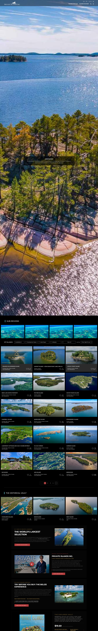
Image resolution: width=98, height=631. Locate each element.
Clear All (69, 342)
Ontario (10, 368)
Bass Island (37, 517)
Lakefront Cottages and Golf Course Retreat (16, 446)
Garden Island (70, 446)
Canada (13, 368)
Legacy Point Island (73, 366)
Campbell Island (7, 419)
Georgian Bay (5, 368)
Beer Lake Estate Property (10, 393)
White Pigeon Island (72, 393)
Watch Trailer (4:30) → (58, 573)
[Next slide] (95, 331)
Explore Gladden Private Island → (20, 598)
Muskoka (69, 368)
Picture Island (38, 393)
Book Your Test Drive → (21, 605)
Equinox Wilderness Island (11, 366)
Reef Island (70, 517)
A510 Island (37, 472)
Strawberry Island (72, 419)
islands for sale (73, 3)
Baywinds (5, 472)
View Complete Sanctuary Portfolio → (33, 598)
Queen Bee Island (39, 419)
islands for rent (84, 3)
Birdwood (69, 472)
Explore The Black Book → (22, 544)
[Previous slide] (2, 331)
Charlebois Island (7, 517)
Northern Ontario (5, 394)
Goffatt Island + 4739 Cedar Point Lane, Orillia (48, 366)
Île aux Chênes (38, 446)
